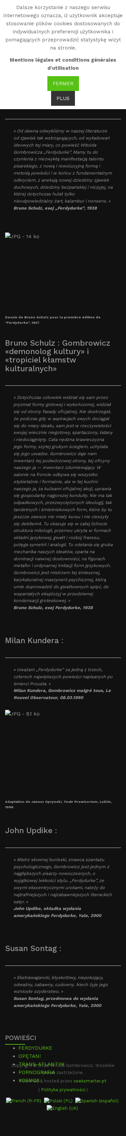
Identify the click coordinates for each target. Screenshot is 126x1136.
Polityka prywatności (63, 1089)
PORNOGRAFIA (36, 1072)
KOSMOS (29, 1080)
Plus (63, 98)
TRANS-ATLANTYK (41, 1064)
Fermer (63, 84)
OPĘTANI (29, 1056)
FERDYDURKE (35, 1048)
